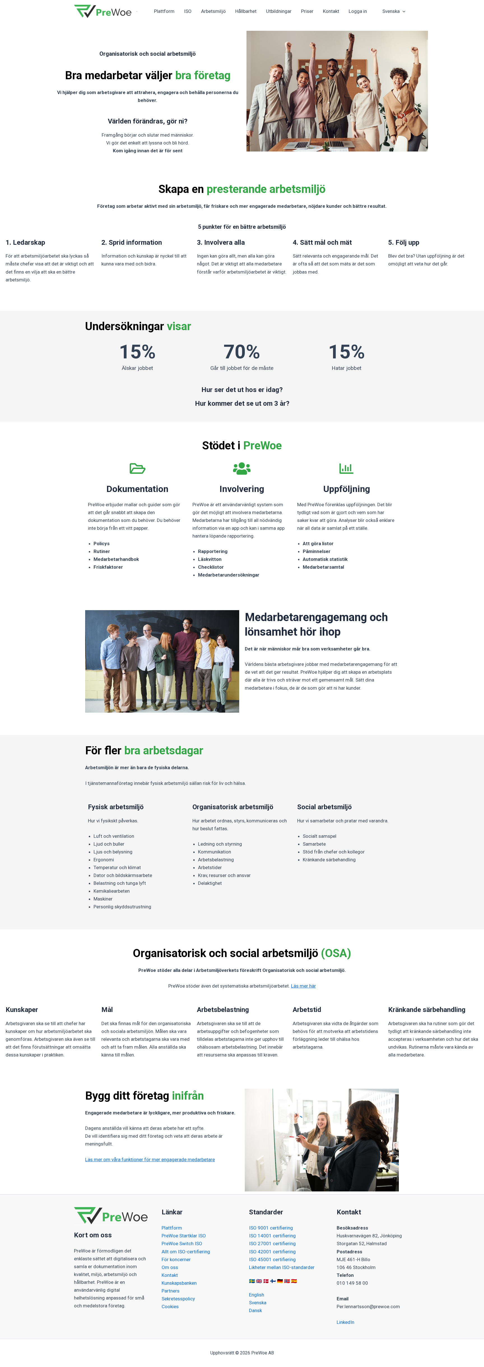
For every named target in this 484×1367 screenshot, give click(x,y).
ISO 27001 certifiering (272, 1243)
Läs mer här (303, 986)
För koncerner (176, 1259)
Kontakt (331, 11)
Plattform (164, 11)
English (256, 1295)
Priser (307, 11)
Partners (171, 1291)
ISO (188, 11)
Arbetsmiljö (213, 11)
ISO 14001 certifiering (272, 1235)
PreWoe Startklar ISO (184, 1235)
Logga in (358, 11)
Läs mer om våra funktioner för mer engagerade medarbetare (150, 1159)
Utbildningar (279, 11)
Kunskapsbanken (179, 1283)
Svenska (257, 1302)
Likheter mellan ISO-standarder (282, 1267)
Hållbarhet (246, 11)
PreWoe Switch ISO (182, 1243)
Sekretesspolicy (178, 1298)
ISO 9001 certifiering (271, 1228)
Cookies (170, 1306)
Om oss (170, 1267)
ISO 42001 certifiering (272, 1251)
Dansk (255, 1310)
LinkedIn (345, 1322)
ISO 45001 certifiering (272, 1259)
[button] (402, 11)
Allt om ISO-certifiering (186, 1251)
